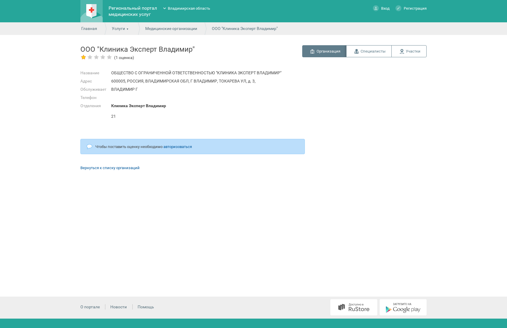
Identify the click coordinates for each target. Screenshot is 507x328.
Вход (385, 8)
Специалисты (373, 51)
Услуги (118, 28)
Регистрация (415, 8)
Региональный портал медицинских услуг (133, 11)
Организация (328, 51)
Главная (89, 28)
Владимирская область (189, 8)
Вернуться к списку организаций (110, 168)
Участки (413, 51)
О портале (90, 307)
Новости (118, 307)
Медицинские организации (171, 28)
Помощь (146, 307)
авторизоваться (177, 146)
